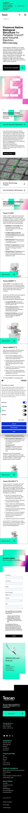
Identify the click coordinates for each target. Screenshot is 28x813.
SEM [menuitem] (4, 755)
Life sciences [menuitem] (6, 748)
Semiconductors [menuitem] (7, 744)
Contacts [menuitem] (5, 786)
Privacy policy (6, 804)
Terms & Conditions (7, 802)
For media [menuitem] (5, 783)
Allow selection (14, 427)
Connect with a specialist (11, 67)
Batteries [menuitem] (5, 746)
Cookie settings (6, 807)
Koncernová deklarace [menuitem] (8, 790)
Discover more (8, 153)
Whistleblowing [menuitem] (6, 788)
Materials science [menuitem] (7, 742)
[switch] (25, 406)
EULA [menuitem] (4, 774)
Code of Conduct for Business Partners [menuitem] (12, 775)
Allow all (14, 423)
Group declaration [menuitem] (7, 792)
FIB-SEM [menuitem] (5, 757)
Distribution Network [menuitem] (8, 785)
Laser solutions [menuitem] (6, 762)
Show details (21, 419)
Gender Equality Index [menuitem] (8, 777)
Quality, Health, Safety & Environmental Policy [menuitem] (13, 770)
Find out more (6, 274)
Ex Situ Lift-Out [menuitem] (6, 764)
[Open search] (19, 15)
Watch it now (21, 6)
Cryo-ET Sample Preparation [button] (13, 124)
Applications (6, 18)
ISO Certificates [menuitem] (7, 772)
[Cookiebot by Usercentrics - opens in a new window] (21, 380)
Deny (14, 431)
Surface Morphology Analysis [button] (10, 184)
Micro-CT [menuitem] (5, 759)
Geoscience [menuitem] (6, 750)
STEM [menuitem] (4, 761)
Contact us (11, 713)
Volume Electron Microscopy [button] (13, 190)
